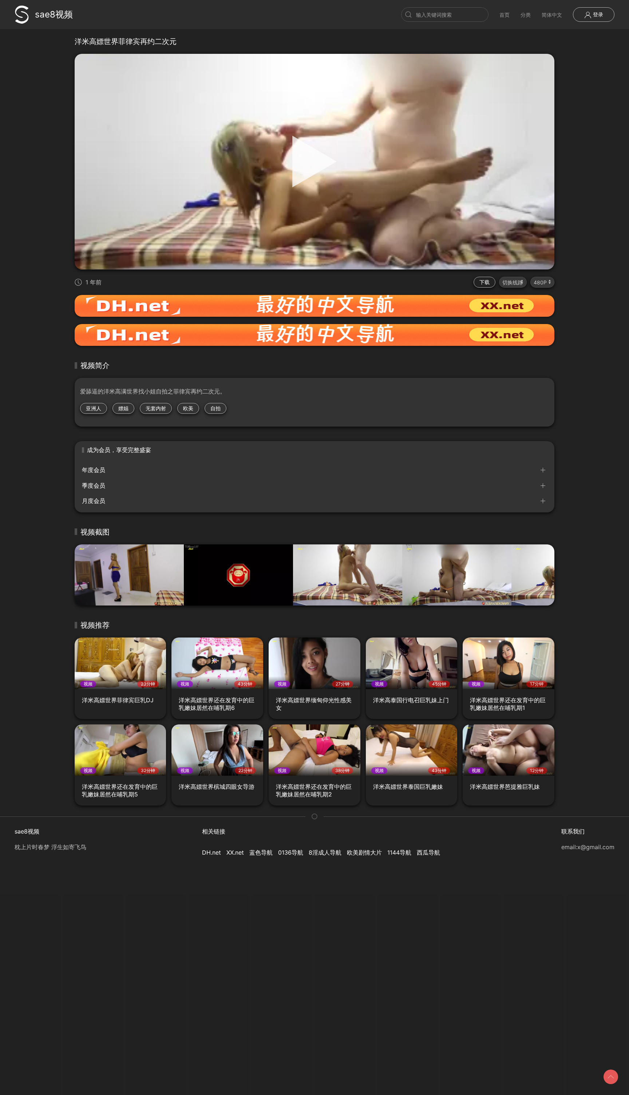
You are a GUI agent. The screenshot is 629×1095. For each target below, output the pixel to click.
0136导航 (290, 852)
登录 (597, 14)
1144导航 (399, 852)
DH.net (211, 852)
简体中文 (552, 15)
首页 (504, 15)
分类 (526, 15)
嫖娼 (123, 408)
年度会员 (93, 469)
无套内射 (156, 408)
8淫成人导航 (325, 852)
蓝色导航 (261, 852)
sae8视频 (54, 14)
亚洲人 (93, 408)
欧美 (188, 408)
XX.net (235, 852)
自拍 (215, 408)
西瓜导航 (428, 852)
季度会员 (93, 485)
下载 (484, 282)
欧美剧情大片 (364, 852)
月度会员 (93, 500)
